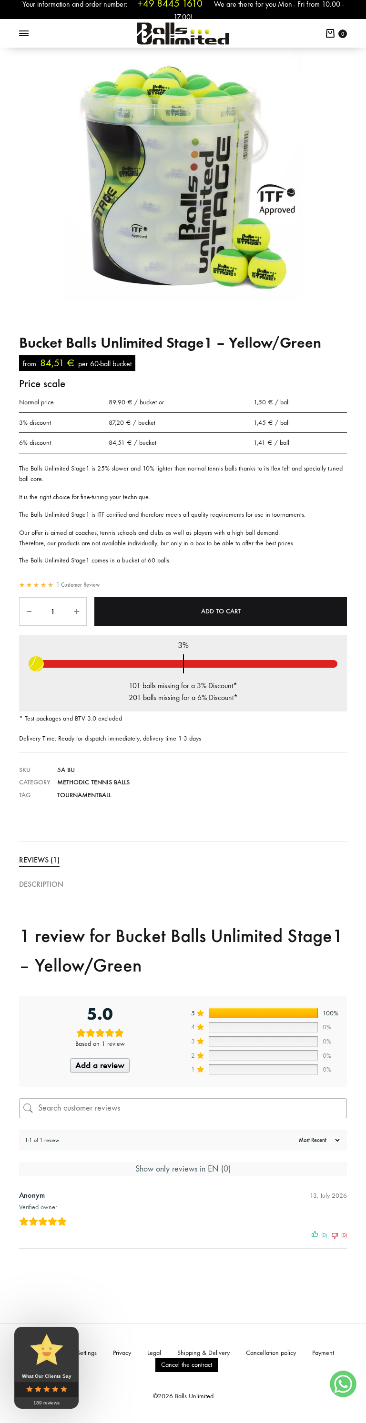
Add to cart (221, 611)
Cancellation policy (271, 1353)
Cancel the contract (186, 1365)
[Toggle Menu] (24, 34)
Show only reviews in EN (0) (183, 1169)
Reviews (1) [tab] (39, 859)
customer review (78, 584)
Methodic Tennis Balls (93, 782)
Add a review (99, 1065)
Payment (323, 1353)
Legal (154, 1353)
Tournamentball (84, 795)
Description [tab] (41, 884)
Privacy (122, 1353)
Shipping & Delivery (203, 1353)
